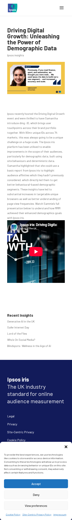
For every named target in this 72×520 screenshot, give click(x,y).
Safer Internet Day (18, 327)
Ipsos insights (15, 55)
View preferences (36, 505)
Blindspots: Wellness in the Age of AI (29, 346)
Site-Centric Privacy (20, 432)
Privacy (12, 424)
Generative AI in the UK (21, 321)
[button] (66, 447)
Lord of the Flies (17, 333)
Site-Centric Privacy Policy (36, 514)
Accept (36, 484)
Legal (10, 416)
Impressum (59, 514)
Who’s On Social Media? (21, 339)
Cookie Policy (13, 514)
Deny (36, 495)
